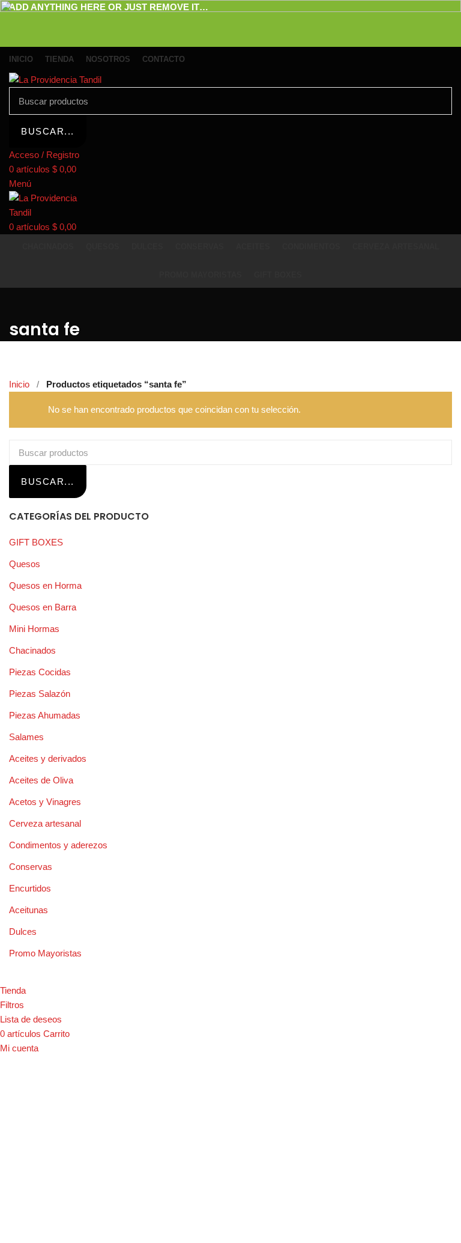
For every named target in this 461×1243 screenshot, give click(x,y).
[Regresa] (24, 303)
